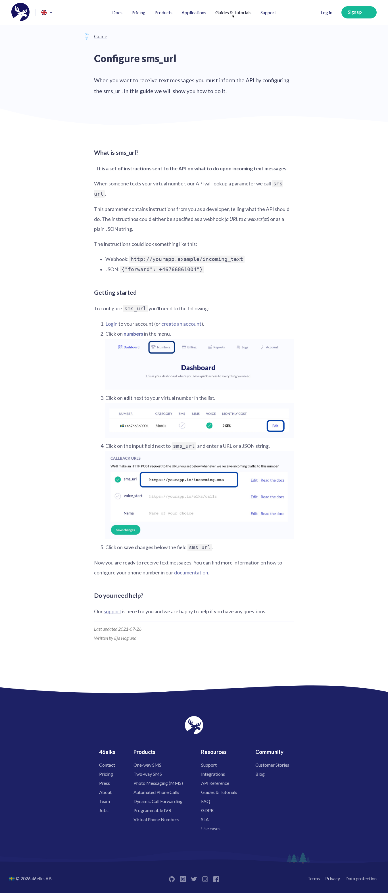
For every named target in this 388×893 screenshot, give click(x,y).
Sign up (355, 11)
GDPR (207, 810)
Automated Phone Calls (156, 792)
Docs (117, 12)
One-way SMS (147, 764)
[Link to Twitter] (194, 878)
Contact (107, 764)
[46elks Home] (20, 12)
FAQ (205, 801)
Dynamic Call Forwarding (158, 801)
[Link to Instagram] (205, 878)
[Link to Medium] (183, 878)
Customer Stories (272, 764)
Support (268, 12)
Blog (260, 774)
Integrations (213, 774)
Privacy (332, 878)
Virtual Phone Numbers (156, 819)
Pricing (138, 12)
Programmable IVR (152, 810)
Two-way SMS (147, 774)
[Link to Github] (172, 878)
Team (104, 801)
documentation (191, 573)
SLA (205, 819)
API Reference (215, 783)
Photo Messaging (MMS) (158, 783)
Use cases (210, 828)
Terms (314, 878)
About (105, 792)
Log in (326, 12)
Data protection (361, 878)
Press (104, 783)
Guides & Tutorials (233, 12)
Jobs (104, 810)
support (112, 611)
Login (111, 324)
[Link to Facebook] (216, 878)
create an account (181, 324)
